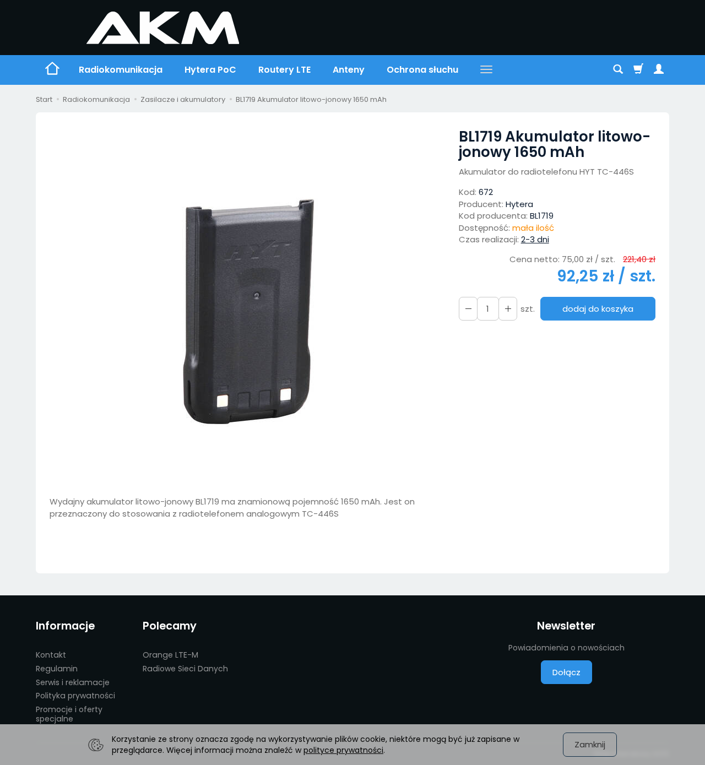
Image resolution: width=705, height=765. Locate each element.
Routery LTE (284, 69)
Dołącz (566, 672)
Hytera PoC (210, 69)
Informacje (65, 626)
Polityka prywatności (75, 695)
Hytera (519, 204)
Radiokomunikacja (120, 69)
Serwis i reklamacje (73, 682)
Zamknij (589, 744)
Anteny (349, 69)
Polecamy (170, 626)
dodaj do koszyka (597, 308)
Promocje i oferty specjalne (69, 714)
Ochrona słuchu (422, 69)
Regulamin (57, 668)
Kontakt (51, 654)
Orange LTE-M (170, 654)
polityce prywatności (343, 750)
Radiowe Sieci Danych (185, 668)
